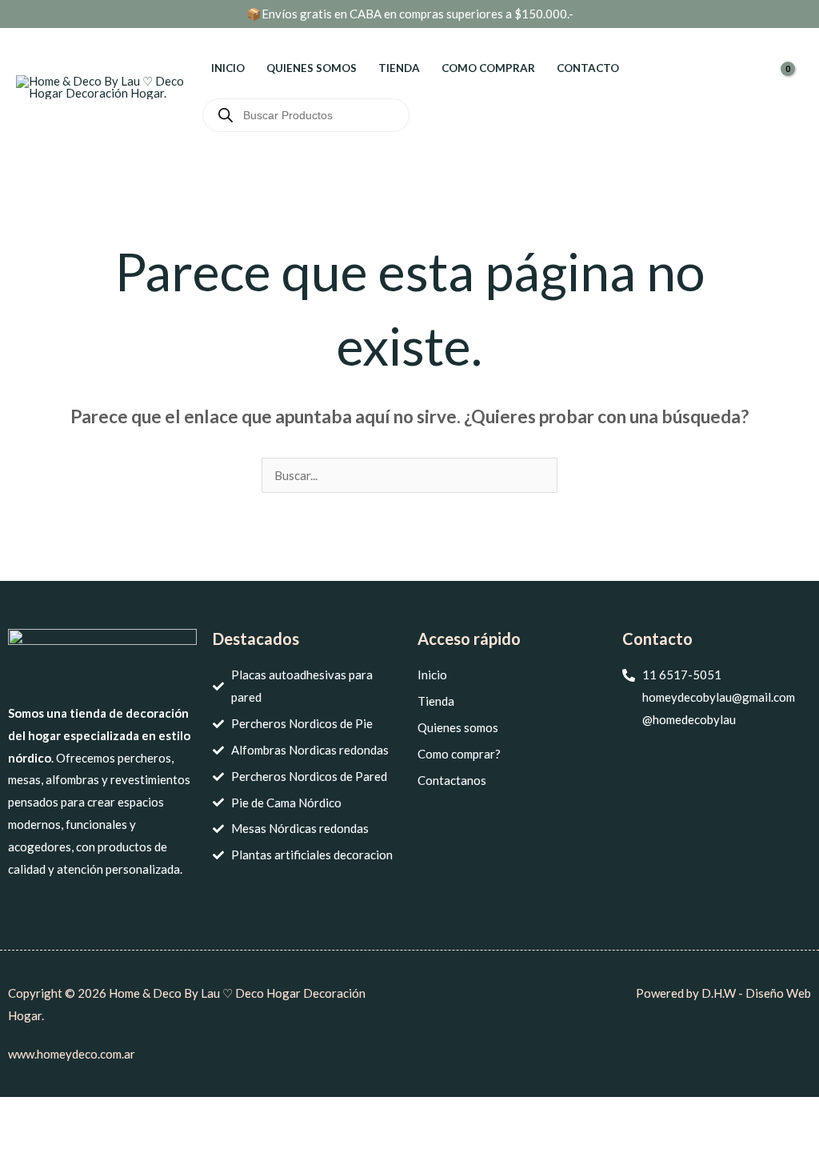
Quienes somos (311, 68)
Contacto (588, 68)
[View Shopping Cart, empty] (791, 87)
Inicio (228, 68)
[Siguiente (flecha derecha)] (62, 1140)
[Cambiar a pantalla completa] (62, 1112)
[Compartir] (105, 1112)
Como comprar (488, 68)
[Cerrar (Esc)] (147, 1112)
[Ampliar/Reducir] (20, 1112)
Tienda (399, 68)
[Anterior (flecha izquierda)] (20, 1140)
